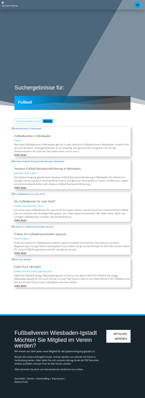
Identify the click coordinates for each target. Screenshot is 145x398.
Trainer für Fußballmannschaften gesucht (40, 234)
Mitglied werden (120, 336)
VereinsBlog (43, 378)
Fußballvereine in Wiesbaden (32, 136)
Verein (41, 206)
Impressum (58, 378)
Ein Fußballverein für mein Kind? (34, 201)
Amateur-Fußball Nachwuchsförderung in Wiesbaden (47, 168)
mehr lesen (20, 154)
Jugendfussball (21, 173)
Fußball (18, 140)
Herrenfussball (30, 271)
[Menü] (137, 5)
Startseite (19, 378)
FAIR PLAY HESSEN (27, 267)
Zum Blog (119, 303)
